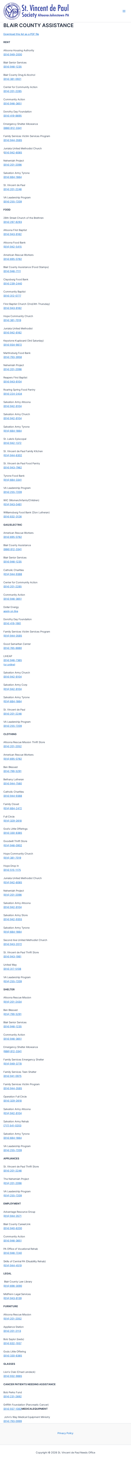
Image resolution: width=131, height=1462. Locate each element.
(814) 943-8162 (12, 234)
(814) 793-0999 (12, 1421)
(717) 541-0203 (12, 1125)
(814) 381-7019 (12, 320)
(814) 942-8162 (12, 332)
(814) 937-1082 (12, 1408)
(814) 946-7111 (12, 271)
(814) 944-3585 (12, 140)
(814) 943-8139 (12, 1298)
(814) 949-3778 (12, 1063)
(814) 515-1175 (12, 870)
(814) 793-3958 (12, 357)
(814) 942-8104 (12, 406)
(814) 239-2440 (12, 283)
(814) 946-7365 (12, 660)
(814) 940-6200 (12, 1228)
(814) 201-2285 (12, 91)
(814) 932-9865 (12, 1376)
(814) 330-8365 (12, 832)
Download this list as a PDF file (21, 34)
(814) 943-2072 (12, 944)
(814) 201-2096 (12, 164)
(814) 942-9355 (12, 919)
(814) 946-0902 (12, 845)
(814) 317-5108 (12, 968)
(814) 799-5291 (12, 771)
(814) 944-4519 (12, 1265)
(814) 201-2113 (12, 1331)
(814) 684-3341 (12, 479)
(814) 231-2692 (12, 1396)
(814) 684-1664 (12, 177)
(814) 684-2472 (12, 808)
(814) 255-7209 (12, 201)
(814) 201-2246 (12, 189)
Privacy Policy (65, 1433)
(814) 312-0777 (12, 295)
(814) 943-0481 (12, 504)
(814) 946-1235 (12, 66)
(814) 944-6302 (12, 455)
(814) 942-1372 (12, 443)
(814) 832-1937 (12, 1343)
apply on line (10, 611)
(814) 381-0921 (12, 79)
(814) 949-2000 (12, 54)
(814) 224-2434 (12, 393)
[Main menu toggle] (124, 11)
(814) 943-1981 (12, 956)
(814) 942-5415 (12, 246)
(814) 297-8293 (12, 222)
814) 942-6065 (13, 152)
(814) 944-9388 (12, 574)
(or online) (9, 664)
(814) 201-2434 (12, 1001)
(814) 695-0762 (12, 259)
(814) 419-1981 (12, 623)
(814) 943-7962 (12, 467)
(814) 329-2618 (12, 820)
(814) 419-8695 (12, 115)
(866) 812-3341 (12, 128)
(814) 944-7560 (12, 783)
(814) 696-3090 (12, 1285)
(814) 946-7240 (12, 1253)
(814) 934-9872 (12, 344)
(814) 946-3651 (12, 103)
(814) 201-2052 (12, 746)
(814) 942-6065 (12, 882)
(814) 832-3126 (12, 516)
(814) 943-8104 (12, 381)
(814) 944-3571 (12, 1216)
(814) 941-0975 (12, 1076)
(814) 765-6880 (12, 648)
